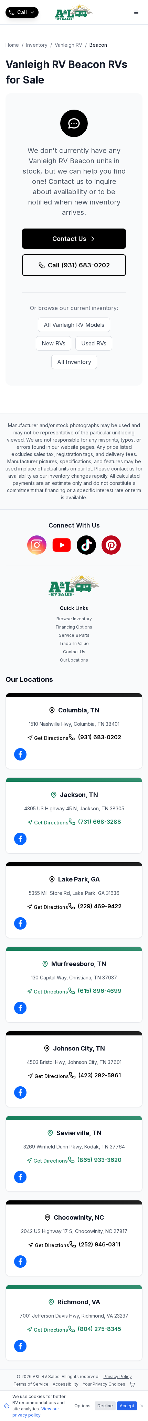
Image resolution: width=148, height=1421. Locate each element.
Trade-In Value (74, 643)
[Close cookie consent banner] (142, 1406)
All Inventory (74, 361)
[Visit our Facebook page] (20, 754)
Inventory (36, 45)
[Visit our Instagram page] (36, 545)
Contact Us (69, 238)
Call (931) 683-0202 (79, 265)
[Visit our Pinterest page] (111, 545)
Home (12, 45)
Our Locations (74, 660)
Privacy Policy (118, 1376)
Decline (105, 1405)
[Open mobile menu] (136, 12)
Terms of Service (31, 1384)
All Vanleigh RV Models (74, 324)
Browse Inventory (74, 618)
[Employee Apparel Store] (132, 1384)
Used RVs (93, 343)
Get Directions (51, 738)
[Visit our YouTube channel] (61, 545)
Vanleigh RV (68, 45)
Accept (127, 1405)
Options (82, 1405)
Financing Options (74, 627)
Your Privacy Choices (104, 1384)
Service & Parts (74, 635)
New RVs (53, 343)
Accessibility (65, 1384)
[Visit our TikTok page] (86, 545)
